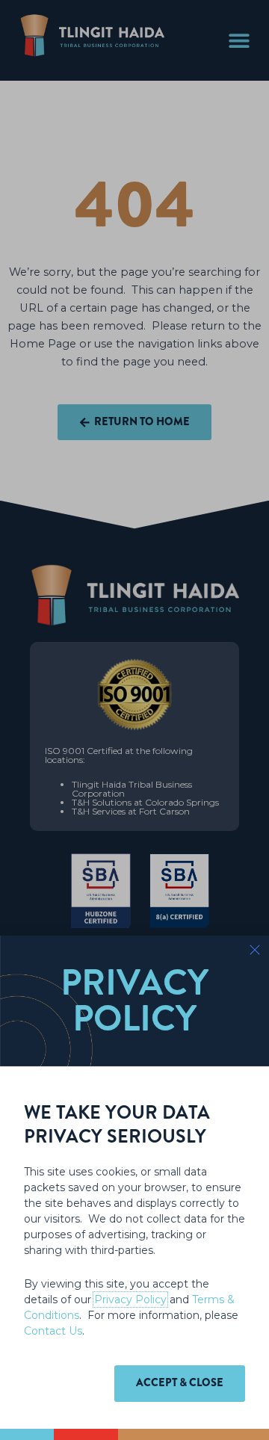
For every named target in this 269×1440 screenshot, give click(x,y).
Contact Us (53, 1331)
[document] (134, 720)
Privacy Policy (130, 1299)
